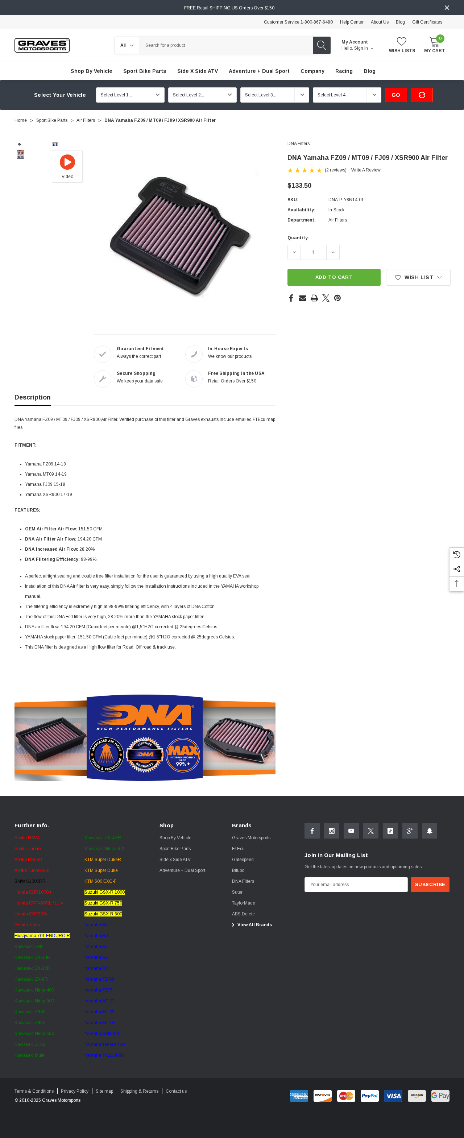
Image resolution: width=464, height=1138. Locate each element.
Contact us (176, 1091)
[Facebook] (291, 298)
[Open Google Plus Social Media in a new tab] (410, 831)
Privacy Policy (74, 1091)
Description (32, 397)
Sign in (361, 48)
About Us (380, 22)
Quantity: (298, 237)
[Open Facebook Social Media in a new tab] (312, 831)
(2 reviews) (336, 170)
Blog (400, 22)
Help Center (352, 22)
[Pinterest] (337, 298)
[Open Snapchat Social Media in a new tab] (429, 831)
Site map (104, 1091)
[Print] (314, 298)
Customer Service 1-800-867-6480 (298, 22)
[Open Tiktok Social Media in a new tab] (390, 831)
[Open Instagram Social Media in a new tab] (331, 831)
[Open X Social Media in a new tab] (370, 831)
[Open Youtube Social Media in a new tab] (351, 831)
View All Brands (254, 924)
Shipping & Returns (139, 1091)
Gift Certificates (427, 22)
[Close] (447, 7)
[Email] (302, 298)
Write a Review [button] (366, 170)
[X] (326, 298)
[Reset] (422, 95)
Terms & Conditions (34, 1091)
